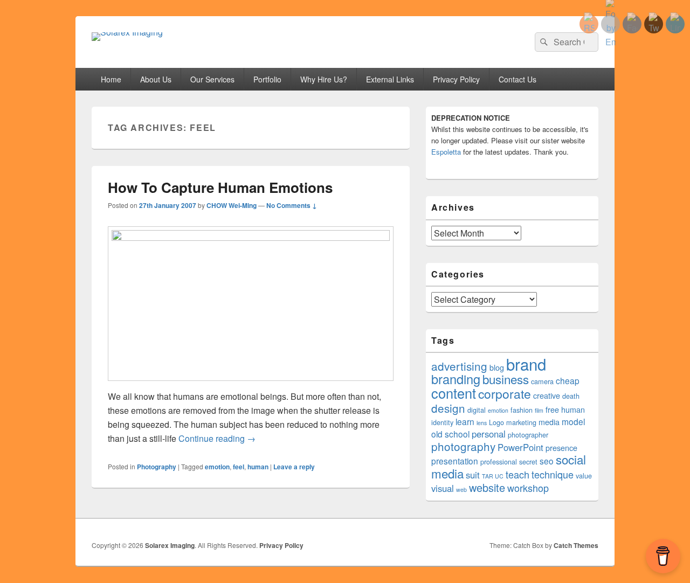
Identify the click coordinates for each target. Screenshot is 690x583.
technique (553, 474)
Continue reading (217, 438)
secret (528, 462)
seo (547, 461)
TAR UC (492, 476)
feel (238, 466)
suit (473, 474)
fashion (521, 410)
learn (465, 421)
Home (111, 79)
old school (450, 434)
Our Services (212, 79)
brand (526, 363)
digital (476, 410)
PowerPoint (520, 447)
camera (542, 381)
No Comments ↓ (291, 205)
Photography (156, 466)
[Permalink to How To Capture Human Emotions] (251, 237)
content (453, 392)
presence (561, 447)
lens (482, 423)
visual (442, 488)
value (584, 476)
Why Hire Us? (323, 79)
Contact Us (517, 79)
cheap (567, 380)
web (461, 489)
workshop (528, 488)
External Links (390, 79)
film (539, 410)
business (505, 378)
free (552, 409)
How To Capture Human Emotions (220, 187)
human (257, 466)
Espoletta (446, 152)
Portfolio (267, 79)
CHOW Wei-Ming (231, 205)
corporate (504, 393)
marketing (521, 422)
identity (442, 422)
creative (546, 395)
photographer (528, 435)
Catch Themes (576, 545)
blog (496, 367)
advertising (459, 366)
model (573, 421)
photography (463, 446)
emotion (217, 466)
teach (517, 474)
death (570, 396)
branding (455, 379)
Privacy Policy (456, 79)
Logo (496, 422)
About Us (155, 79)
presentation (454, 461)
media (549, 422)
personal (489, 433)
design (448, 408)
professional (498, 462)
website (487, 487)
